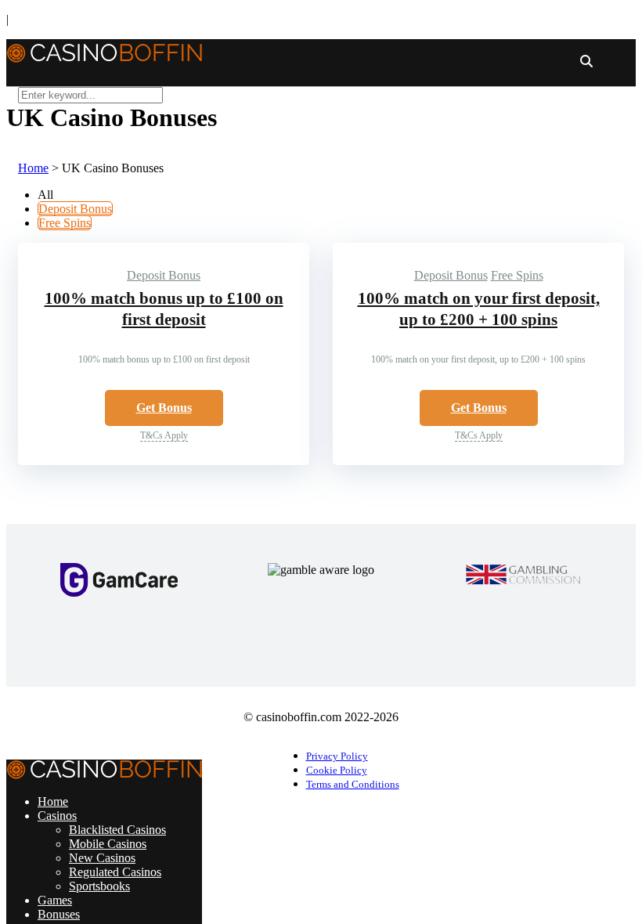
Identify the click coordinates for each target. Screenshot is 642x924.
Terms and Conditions (352, 784)
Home (33, 168)
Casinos (57, 815)
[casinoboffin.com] (104, 51)
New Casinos (102, 857)
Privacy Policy (337, 756)
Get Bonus (164, 407)
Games (55, 900)
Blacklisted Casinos (117, 829)
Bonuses (59, 914)
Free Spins (64, 222)
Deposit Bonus (75, 208)
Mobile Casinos (107, 843)
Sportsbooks (99, 886)
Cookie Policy (336, 770)
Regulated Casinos (115, 872)
